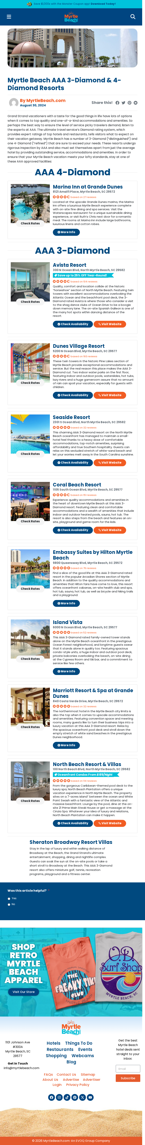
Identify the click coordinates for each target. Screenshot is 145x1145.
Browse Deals (40, 85)
